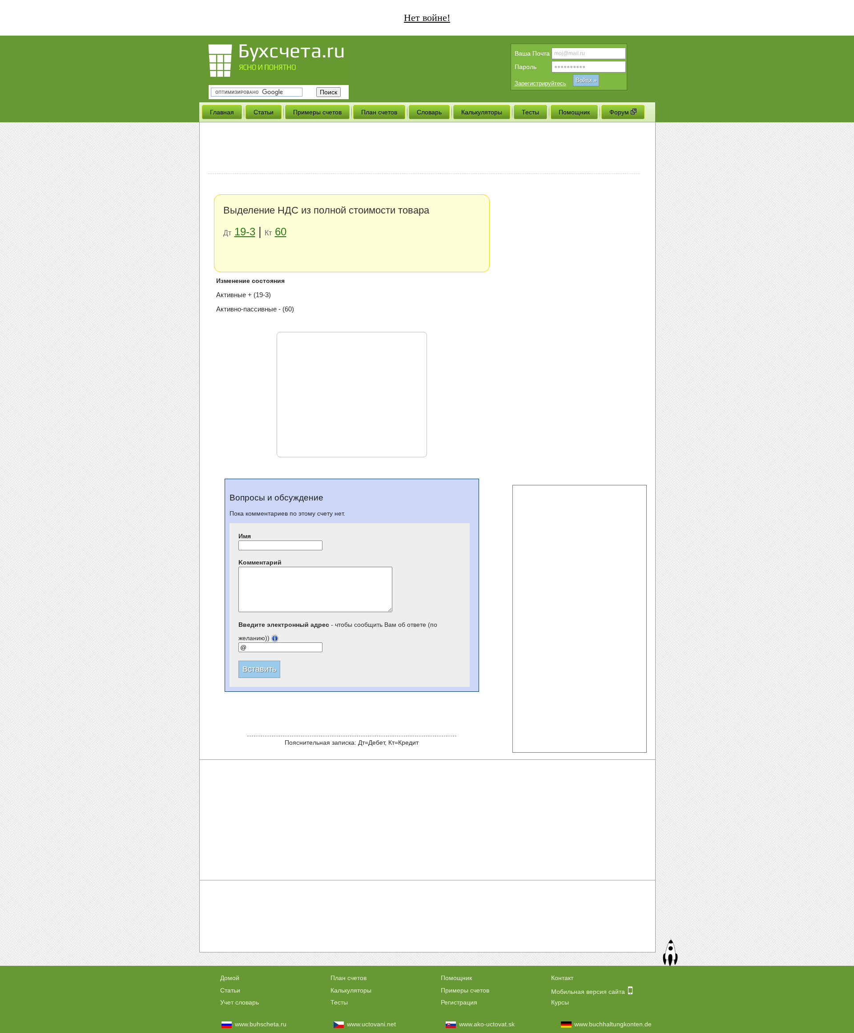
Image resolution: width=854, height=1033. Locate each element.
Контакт (562, 977)
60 (280, 232)
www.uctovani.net (371, 1024)
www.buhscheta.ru (260, 1024)
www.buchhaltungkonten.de (613, 1024)
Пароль (525, 66)
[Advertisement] (424, 149)
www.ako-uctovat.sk (487, 1024)
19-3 (244, 232)
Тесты (339, 1002)
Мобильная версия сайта (589, 991)
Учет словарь (239, 1002)
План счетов (348, 977)
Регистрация (459, 1002)
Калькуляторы (350, 990)
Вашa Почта (532, 53)
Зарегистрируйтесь (540, 83)
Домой (229, 977)
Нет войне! (427, 17)
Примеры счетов (465, 990)
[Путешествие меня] (670, 954)
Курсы (560, 1002)
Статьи (230, 990)
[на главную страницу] (293, 59)
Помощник (456, 977)
